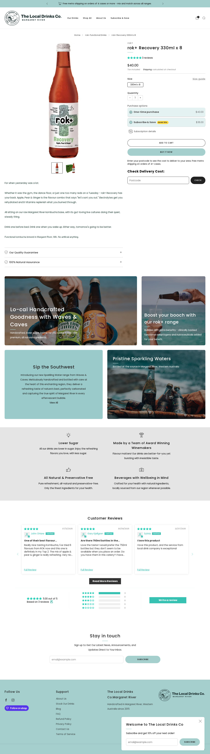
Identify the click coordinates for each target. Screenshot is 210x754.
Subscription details (145, 131)
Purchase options (137, 105)
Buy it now (166, 152)
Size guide (199, 78)
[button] (134, 57)
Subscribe (189, 742)
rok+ (130, 43)
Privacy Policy (63, 724)
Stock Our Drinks (65, 703)
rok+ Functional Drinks (96, 35)
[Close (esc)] (200, 721)
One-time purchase (146, 112)
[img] (31, 529)
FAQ (58, 713)
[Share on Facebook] (157, 191)
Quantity (132, 93)
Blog (58, 708)
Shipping (147, 69)
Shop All (87, 18)
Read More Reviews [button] (105, 581)
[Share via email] (175, 191)
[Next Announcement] (163, 4)
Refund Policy (63, 719)
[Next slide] (117, 100)
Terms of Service (65, 734)
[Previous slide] (10, 100)
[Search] (203, 17)
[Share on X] (163, 191)
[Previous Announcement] (47, 4)
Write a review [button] (168, 600)
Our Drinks (72, 18)
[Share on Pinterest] (169, 191)
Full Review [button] (30, 569)
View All (54, 402)
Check (198, 180)
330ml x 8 (135, 84)
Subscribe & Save (120, 18)
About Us (101, 18)
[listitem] (105, 3)
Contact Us (62, 729)
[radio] (130, 112)
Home (77, 35)
